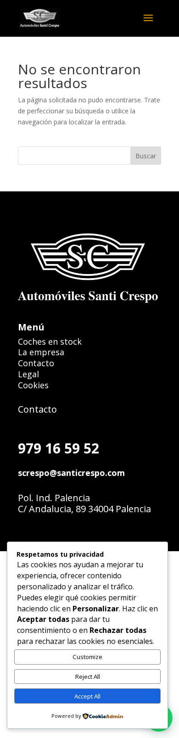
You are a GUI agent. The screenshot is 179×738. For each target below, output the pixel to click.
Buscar (145, 155)
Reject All (87, 676)
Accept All (87, 696)
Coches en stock (50, 341)
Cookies (33, 385)
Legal (28, 374)
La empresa (41, 352)
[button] (151, 24)
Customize (87, 657)
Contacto (36, 363)
